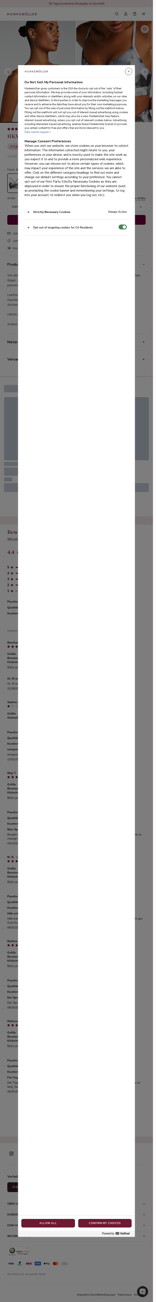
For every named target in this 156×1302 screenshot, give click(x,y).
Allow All (48, 1223)
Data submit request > (38, 132)
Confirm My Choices (105, 1223)
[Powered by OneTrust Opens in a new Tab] (117, 1233)
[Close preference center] (128, 71)
